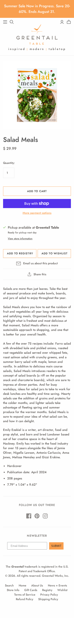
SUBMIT (56, 545)
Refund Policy (24, 599)
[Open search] (12, 22)
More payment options (37, 213)
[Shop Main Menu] (5, 22)
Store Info (13, 590)
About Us (37, 585)
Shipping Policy (48, 599)
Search (9, 585)
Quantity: (9, 163)
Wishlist (62, 590)
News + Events (57, 585)
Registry (47, 590)
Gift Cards (30, 590)
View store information (20, 238)
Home (22, 585)
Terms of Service (24, 594)
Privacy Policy (49, 594)
